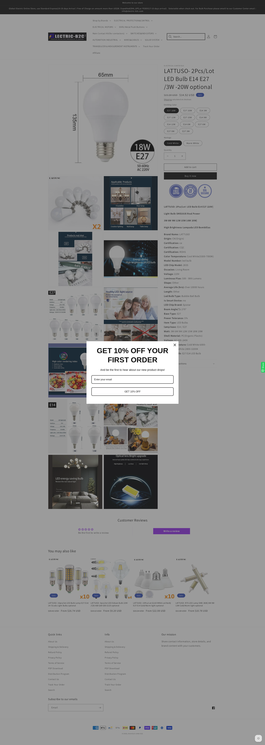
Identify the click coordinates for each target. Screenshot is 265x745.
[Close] (175, 345)
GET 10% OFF (133, 391)
